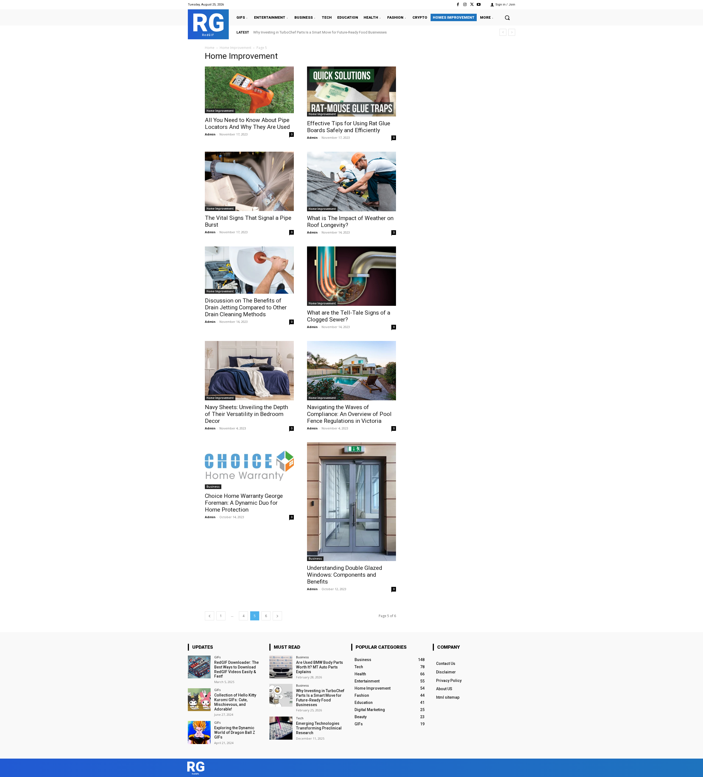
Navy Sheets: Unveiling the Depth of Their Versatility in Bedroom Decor (246, 414)
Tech (299, 718)
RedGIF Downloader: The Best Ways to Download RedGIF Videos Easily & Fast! (236, 669)
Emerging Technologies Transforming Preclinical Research (299, 32)
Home (209, 47)
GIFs (217, 657)
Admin (210, 134)
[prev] (503, 32)
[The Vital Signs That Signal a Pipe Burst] (249, 181)
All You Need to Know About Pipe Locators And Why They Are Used (247, 123)
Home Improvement (235, 47)
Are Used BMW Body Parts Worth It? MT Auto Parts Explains (319, 667)
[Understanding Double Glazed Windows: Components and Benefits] (351, 501)
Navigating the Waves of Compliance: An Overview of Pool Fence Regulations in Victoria (349, 414)
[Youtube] (478, 4)
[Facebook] (457, 4)
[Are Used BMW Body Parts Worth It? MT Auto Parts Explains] (280, 667)
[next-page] (277, 615)
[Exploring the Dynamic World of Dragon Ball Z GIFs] (199, 732)
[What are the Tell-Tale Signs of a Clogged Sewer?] (351, 276)
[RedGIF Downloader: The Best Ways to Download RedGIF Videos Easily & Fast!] (199, 667)
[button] (507, 18)
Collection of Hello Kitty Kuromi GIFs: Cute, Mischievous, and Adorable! (235, 702)
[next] (511, 32)
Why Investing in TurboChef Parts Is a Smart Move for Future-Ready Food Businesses (320, 698)
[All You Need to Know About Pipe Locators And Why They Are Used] (249, 89)
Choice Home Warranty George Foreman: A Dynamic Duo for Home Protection (244, 503)
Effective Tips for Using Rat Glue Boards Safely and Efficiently (348, 127)
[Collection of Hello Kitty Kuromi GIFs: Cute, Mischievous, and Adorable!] (199, 699)
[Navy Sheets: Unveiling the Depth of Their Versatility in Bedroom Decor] (249, 370)
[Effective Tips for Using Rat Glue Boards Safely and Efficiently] (351, 91)
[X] (471, 4)
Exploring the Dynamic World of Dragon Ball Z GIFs (234, 732)
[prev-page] (209, 615)
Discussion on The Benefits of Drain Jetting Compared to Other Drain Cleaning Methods (246, 307)
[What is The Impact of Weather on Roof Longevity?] (351, 181)
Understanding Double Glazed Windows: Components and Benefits (344, 575)
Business (213, 487)
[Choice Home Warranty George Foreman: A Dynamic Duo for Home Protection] (249, 465)
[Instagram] (464, 4)
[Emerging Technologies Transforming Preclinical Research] (280, 728)
